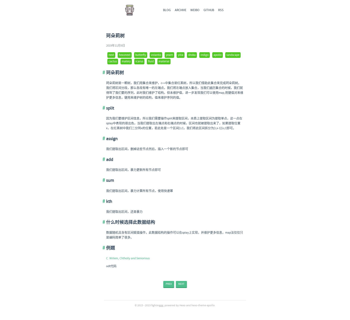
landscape (232, 55)
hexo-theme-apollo (203, 305)
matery (126, 62)
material (164, 62)
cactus (113, 62)
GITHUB (209, 10)
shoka (192, 55)
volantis (156, 55)
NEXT (181, 284)
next (111, 55)
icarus (139, 62)
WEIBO (195, 10)
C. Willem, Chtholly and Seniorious (128, 258)
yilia (180, 55)
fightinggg (157, 305)
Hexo (182, 305)
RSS (221, 10)
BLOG (167, 10)
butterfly (140, 55)
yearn (169, 55)
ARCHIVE (180, 10)
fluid (151, 62)
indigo (205, 55)
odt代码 (111, 266)
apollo (217, 55)
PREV (169, 284)
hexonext (124, 55)
